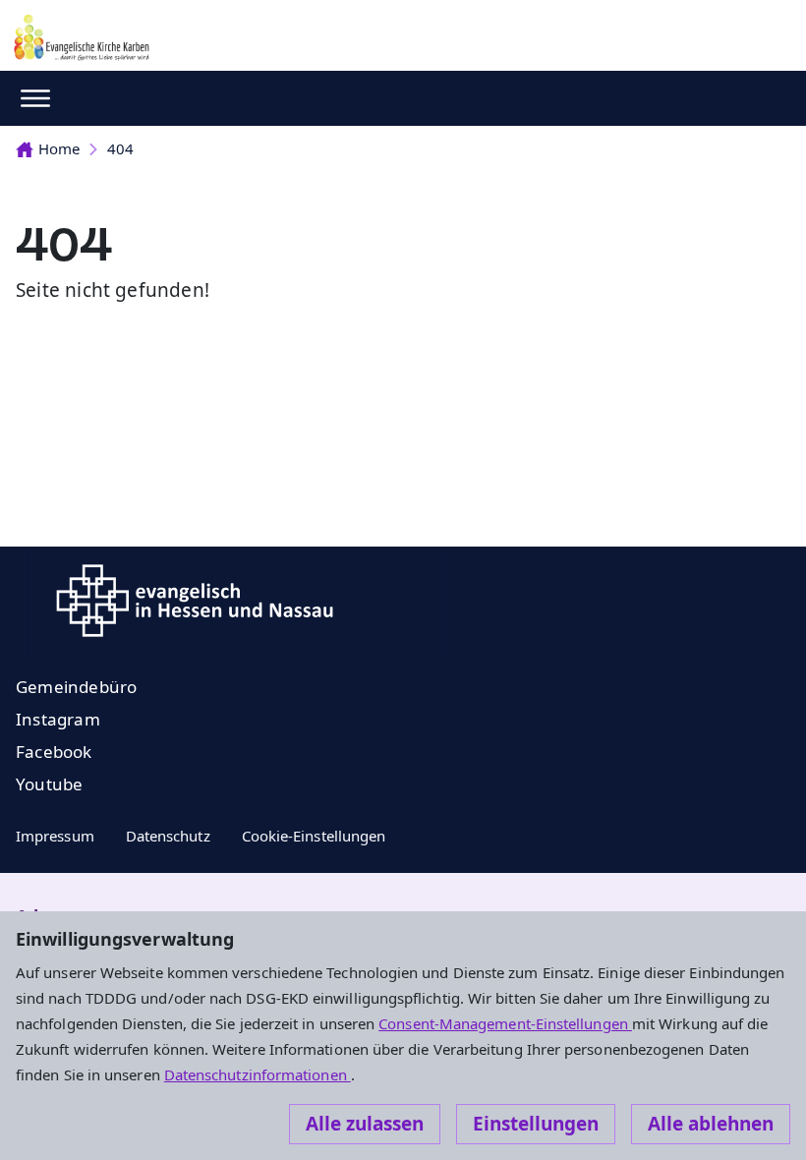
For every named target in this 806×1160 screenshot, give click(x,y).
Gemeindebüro (76, 686)
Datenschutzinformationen (257, 1074)
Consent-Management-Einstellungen (505, 1023)
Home (59, 148)
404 (120, 148)
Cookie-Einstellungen (314, 835)
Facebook (54, 751)
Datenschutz (168, 835)
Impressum (55, 835)
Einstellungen (536, 1123)
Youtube (49, 784)
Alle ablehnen (711, 1123)
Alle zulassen (365, 1123)
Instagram (58, 719)
